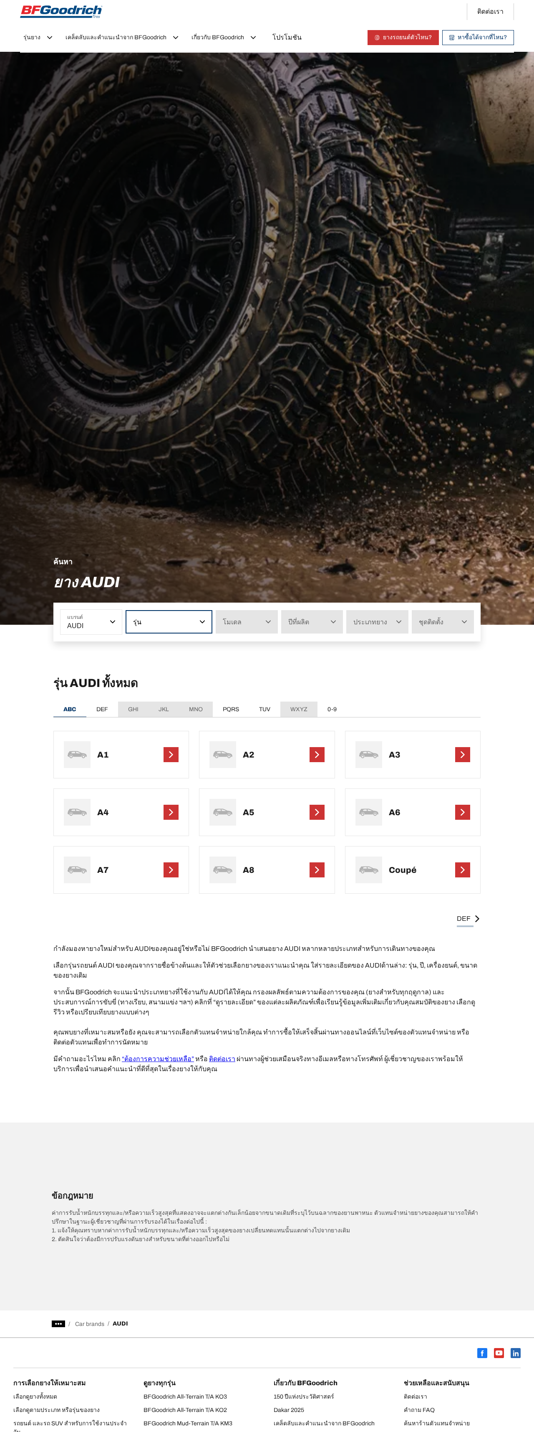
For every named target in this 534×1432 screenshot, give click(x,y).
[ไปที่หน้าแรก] (61, 11)
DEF (102, 709)
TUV (264, 709)
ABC (69, 709)
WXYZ (298, 709)
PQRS (231, 709)
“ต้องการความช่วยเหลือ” (158, 1058)
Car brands (89, 1324)
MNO (196, 709)
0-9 (332, 709)
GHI (133, 709)
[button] (111, 621)
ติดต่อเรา (222, 1058)
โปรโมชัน (287, 37)
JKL (164, 709)
